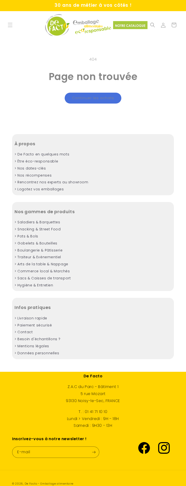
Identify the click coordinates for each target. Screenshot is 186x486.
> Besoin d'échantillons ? (38, 339)
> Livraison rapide (31, 318)
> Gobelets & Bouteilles (36, 243)
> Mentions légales (32, 346)
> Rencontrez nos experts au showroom (51, 182)
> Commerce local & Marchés (42, 271)
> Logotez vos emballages (39, 189)
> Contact (24, 332)
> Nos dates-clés (30, 168)
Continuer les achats (93, 97)
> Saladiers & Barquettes (37, 222)
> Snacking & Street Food (38, 229)
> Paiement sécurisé (33, 325)
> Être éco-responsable (36, 161)
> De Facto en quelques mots (42, 154)
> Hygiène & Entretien (34, 285)
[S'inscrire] (93, 452)
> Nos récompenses (33, 175)
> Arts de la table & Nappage (41, 264)
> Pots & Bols (26, 236)
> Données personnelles (37, 353)
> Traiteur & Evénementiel (38, 257)
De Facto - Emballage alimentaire (49, 484)
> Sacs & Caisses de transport (43, 278)
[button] (10, 25)
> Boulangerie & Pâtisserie (39, 250)
